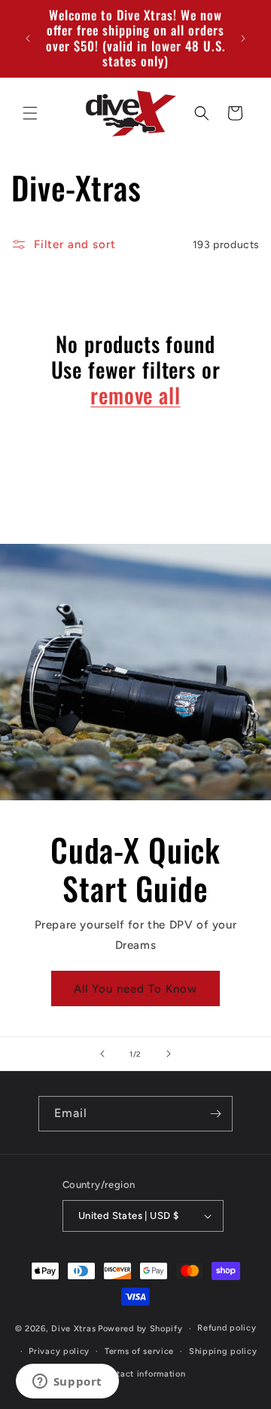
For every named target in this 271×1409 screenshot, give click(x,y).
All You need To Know (135, 989)
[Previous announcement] (27, 38)
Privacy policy (59, 1351)
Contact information (142, 1374)
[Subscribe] (215, 1113)
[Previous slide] (102, 1053)
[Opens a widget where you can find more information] (67, 1382)
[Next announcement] (243, 38)
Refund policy (226, 1328)
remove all (135, 395)
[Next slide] (168, 1053)
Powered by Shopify (140, 1329)
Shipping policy (223, 1351)
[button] (30, 113)
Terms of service (139, 1351)
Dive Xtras (73, 1329)
